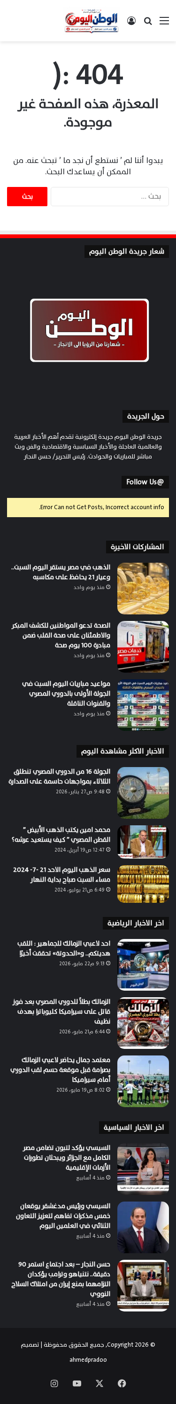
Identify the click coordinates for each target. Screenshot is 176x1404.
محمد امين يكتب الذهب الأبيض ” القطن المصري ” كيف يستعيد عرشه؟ (60, 834)
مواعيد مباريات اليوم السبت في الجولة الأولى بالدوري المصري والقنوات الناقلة (66, 693)
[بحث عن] (148, 24)
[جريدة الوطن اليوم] (91, 21)
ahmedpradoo (88, 1360)
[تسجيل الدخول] (131, 24)
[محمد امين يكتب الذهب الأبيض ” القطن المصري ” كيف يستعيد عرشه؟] (143, 842)
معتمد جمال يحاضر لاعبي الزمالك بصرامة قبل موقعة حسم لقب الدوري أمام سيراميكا (60, 1070)
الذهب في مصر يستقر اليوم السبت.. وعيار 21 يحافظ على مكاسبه (60, 572)
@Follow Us (145, 482)
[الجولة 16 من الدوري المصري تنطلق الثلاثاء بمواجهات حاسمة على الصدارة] (143, 793)
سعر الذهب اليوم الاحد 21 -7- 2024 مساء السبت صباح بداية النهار (61, 874)
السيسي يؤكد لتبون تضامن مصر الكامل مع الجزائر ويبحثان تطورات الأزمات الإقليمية (66, 1157)
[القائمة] (164, 24)
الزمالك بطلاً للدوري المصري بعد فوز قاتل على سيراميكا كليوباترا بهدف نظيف (61, 1011)
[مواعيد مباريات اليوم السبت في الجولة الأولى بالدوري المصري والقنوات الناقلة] (143, 705)
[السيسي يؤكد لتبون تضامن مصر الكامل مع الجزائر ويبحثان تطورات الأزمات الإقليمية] (143, 1169)
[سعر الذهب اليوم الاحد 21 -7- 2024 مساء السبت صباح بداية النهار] (143, 883)
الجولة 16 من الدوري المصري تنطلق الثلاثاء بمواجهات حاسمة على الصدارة (59, 776)
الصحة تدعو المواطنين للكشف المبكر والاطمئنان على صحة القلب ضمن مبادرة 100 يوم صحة (61, 635)
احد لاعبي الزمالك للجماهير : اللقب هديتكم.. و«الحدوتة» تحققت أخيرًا (63, 948)
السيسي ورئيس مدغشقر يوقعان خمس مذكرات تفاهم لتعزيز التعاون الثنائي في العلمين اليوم (63, 1216)
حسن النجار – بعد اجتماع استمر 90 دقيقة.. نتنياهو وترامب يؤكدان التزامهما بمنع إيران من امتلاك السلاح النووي (60, 1279)
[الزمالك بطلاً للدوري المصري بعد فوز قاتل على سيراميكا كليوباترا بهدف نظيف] (143, 1023)
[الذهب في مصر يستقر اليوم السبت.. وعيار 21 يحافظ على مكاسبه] (143, 588)
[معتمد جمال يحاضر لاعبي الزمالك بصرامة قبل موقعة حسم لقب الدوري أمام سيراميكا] (143, 1081)
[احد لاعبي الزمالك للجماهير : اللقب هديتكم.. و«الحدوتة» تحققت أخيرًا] (143, 965)
